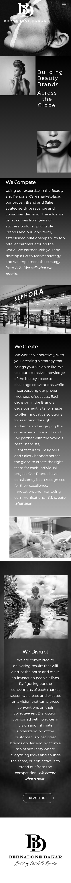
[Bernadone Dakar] (25, 22)
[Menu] (64, 4)
